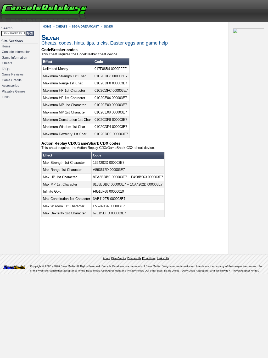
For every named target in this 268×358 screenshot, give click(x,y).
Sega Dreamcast (85, 26)
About (106, 258)
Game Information (14, 57)
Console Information (16, 51)
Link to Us (163, 258)
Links (5, 97)
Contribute (149, 258)
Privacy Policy (135, 270)
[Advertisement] (204, 10)
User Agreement (111, 270)
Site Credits (119, 258)
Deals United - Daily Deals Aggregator (186, 270)
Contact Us (134, 258)
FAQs (5, 68)
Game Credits (11, 80)
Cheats (7, 63)
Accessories (10, 85)
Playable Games (13, 91)
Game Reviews (13, 74)
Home (6, 46)
